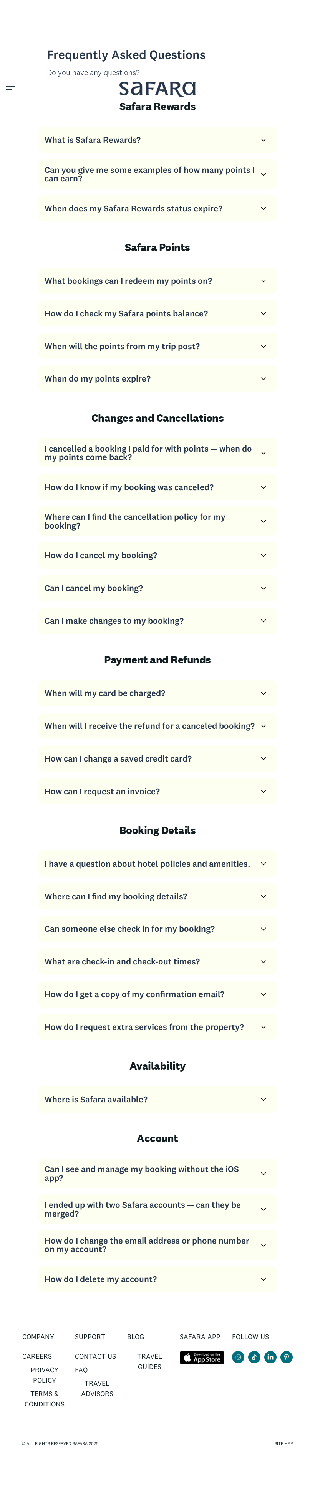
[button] (11, 89)
